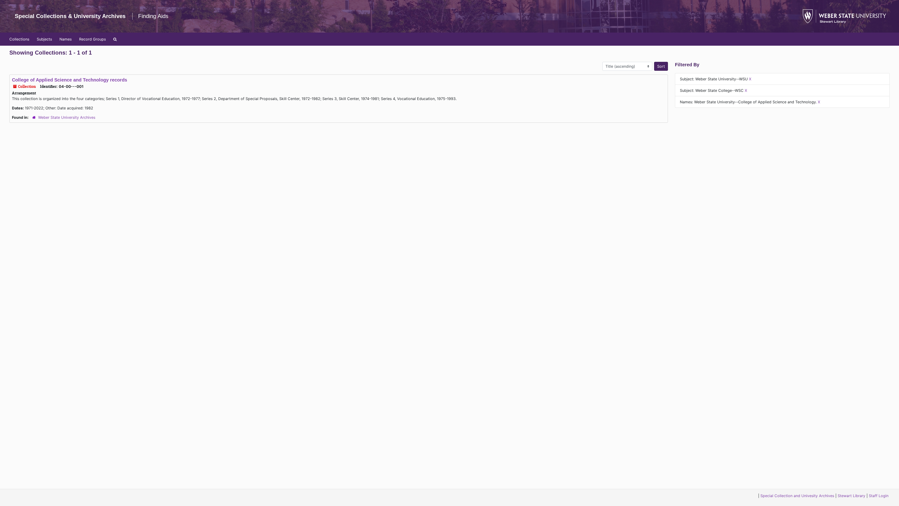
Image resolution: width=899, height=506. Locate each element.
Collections (19, 39)
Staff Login (878, 495)
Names (65, 39)
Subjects (44, 39)
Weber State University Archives (66, 117)
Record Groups (92, 39)
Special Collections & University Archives (70, 16)
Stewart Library (851, 495)
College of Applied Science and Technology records (69, 79)
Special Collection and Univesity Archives (797, 495)
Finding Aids (153, 16)
